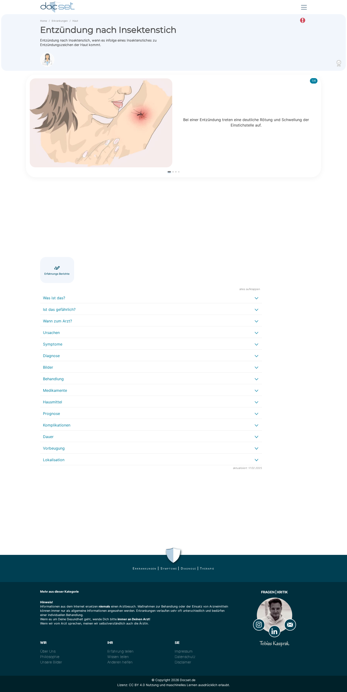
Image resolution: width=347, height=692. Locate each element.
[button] (169, 171)
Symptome (169, 568)
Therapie (207, 568)
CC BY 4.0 (137, 685)
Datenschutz (185, 656)
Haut (75, 20)
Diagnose (188, 568)
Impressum (184, 651)
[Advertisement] (151, 218)
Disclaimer (183, 662)
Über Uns (47, 651)
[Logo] (58, 7)
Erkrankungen (60, 20)
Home (43, 20)
